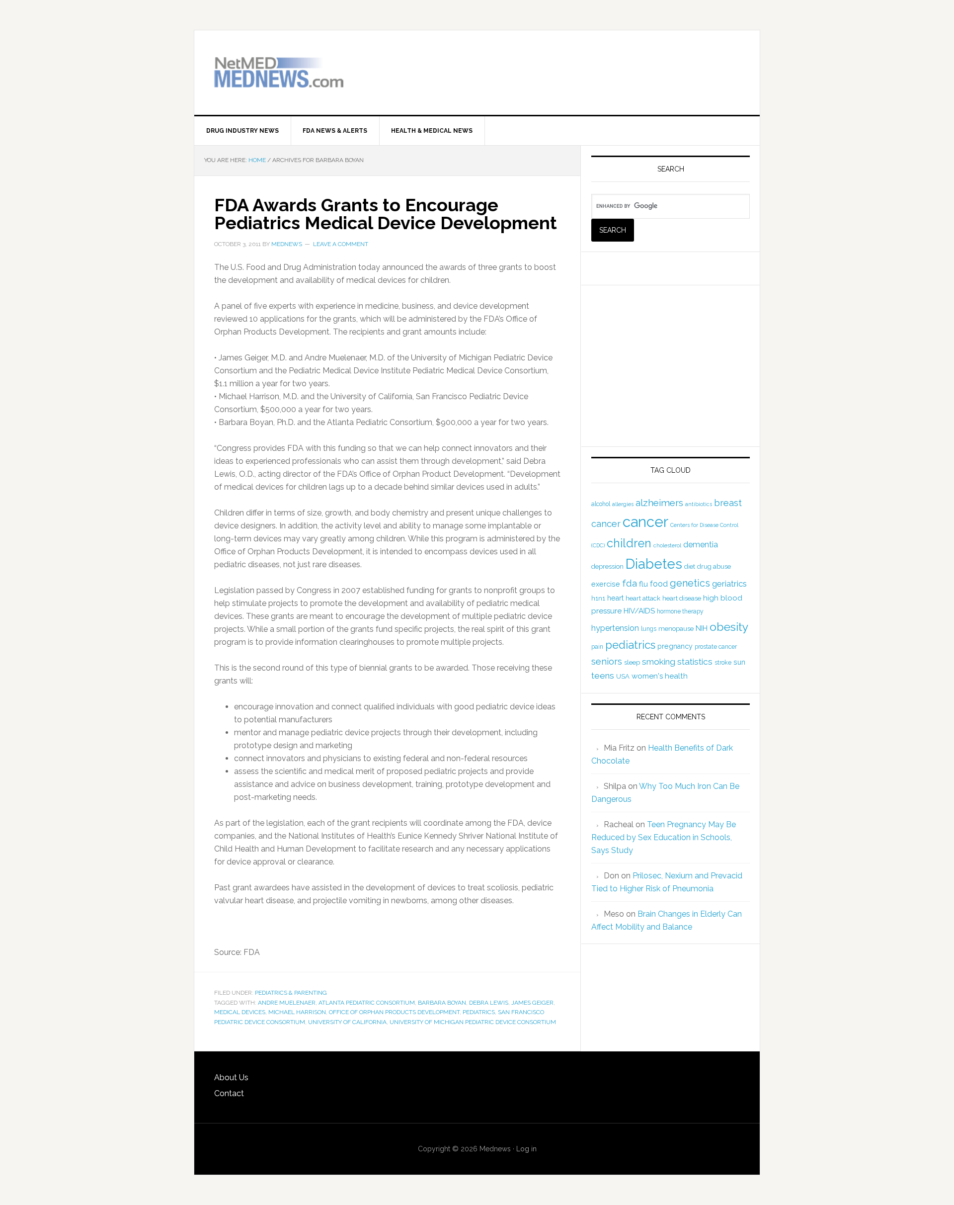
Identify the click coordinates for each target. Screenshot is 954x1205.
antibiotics (698, 504)
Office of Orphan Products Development (394, 1012)
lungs (648, 628)
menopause (676, 628)
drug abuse (714, 566)
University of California (347, 1022)
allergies (623, 504)
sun (739, 662)
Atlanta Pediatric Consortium (366, 1002)
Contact (229, 1093)
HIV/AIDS (639, 610)
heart (615, 598)
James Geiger (532, 1002)
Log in (526, 1149)
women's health (660, 676)
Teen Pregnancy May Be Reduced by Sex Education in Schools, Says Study (663, 837)
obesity (729, 626)
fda (629, 583)
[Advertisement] (623, 65)
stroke (723, 662)
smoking (658, 662)
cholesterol (667, 545)
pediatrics (479, 1012)
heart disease (681, 598)
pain (597, 646)
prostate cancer (716, 646)
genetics (690, 583)
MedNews (278, 72)
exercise (605, 584)
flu (643, 584)
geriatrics (729, 584)
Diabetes (654, 564)
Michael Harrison (297, 1012)
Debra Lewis (488, 1002)
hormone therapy (680, 611)
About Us (231, 1077)
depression (607, 566)
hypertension (615, 628)
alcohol (600, 504)
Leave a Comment (340, 244)
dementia (700, 544)
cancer (645, 521)
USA (623, 676)
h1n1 (598, 598)
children (629, 543)
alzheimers (659, 502)
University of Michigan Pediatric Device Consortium (473, 1022)
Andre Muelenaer (287, 1002)
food (659, 584)
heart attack (643, 598)
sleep (632, 662)
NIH (702, 628)
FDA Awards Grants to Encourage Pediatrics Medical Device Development (385, 213)
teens (602, 676)
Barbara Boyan (442, 1002)
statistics (695, 662)
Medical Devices (239, 1012)
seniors (606, 661)
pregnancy (675, 646)
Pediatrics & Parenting (291, 992)
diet (689, 566)
